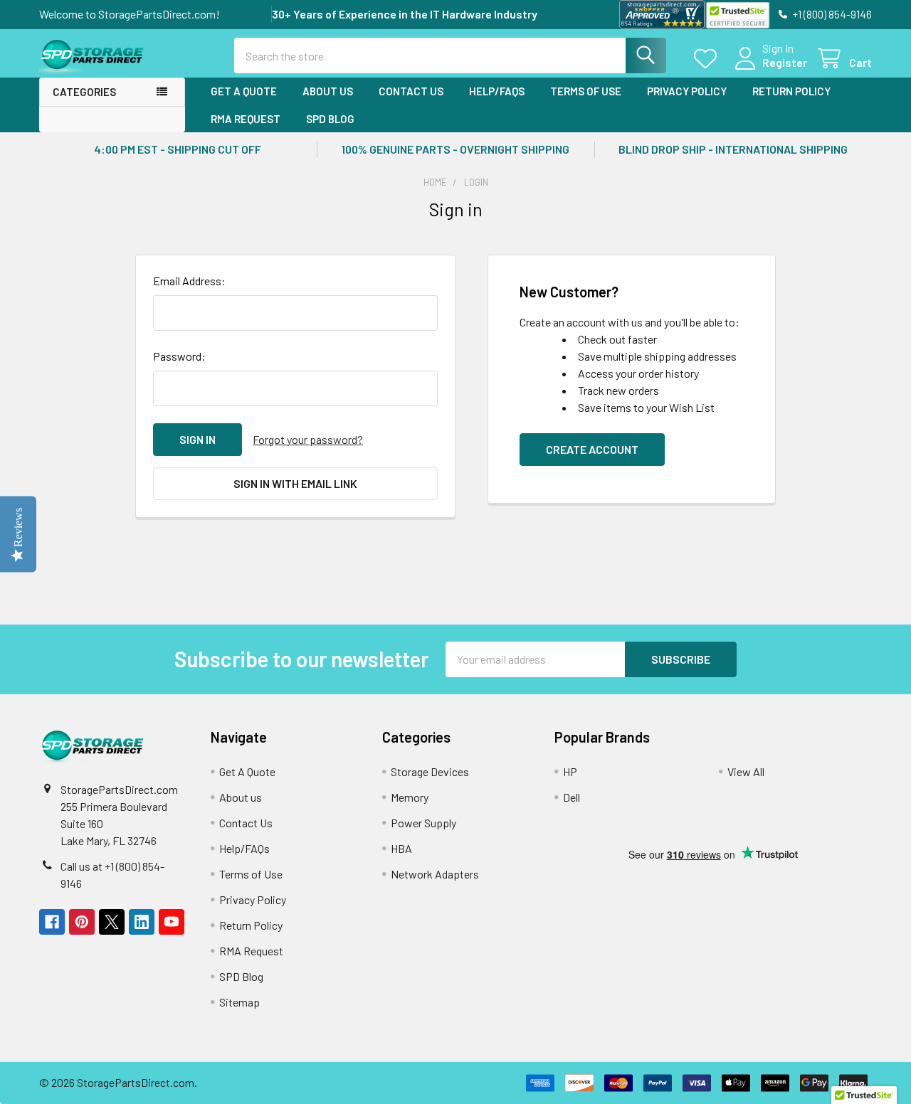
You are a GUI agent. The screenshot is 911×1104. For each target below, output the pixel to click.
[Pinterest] (82, 922)
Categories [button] (84, 91)
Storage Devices (430, 771)
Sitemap (239, 1002)
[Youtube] (171, 922)
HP (570, 771)
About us (327, 91)
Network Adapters (435, 874)
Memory (409, 797)
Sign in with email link (295, 483)
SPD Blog (330, 118)
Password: (179, 356)
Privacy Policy (687, 91)
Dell (571, 797)
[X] (112, 922)
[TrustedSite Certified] (737, 15)
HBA (401, 848)
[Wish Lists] (708, 59)
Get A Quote (244, 91)
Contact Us (411, 91)
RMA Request (245, 118)
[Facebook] (52, 922)
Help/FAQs (497, 91)
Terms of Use (585, 91)
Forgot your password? (308, 439)
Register (784, 62)
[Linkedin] (141, 922)
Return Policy (791, 91)
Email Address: (189, 280)
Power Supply (423, 822)
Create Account (592, 449)
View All (745, 771)
